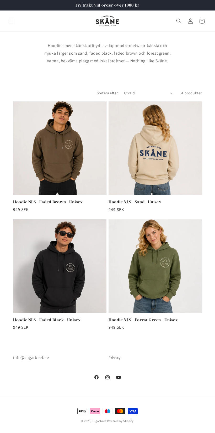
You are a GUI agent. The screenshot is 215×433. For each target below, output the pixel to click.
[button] (11, 21)
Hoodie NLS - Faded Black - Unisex (47, 319)
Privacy (114, 357)
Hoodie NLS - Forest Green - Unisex (143, 319)
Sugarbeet (99, 421)
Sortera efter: (108, 93)
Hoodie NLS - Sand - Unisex (135, 201)
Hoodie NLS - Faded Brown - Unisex (48, 201)
